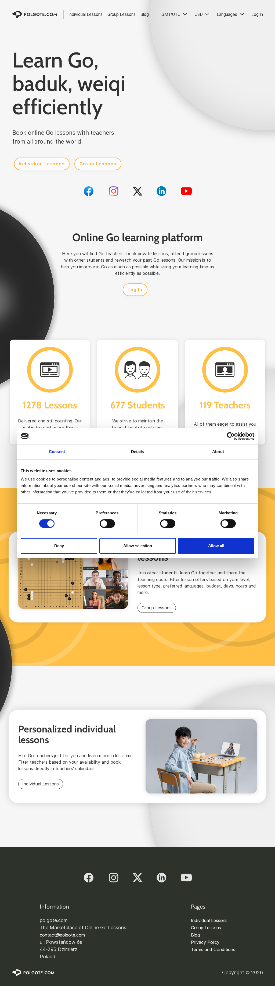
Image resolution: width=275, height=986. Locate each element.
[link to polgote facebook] (88, 191)
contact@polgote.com (62, 935)
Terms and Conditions (213, 949)
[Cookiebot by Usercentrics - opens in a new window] (230, 436)
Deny (59, 545)
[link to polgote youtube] (186, 191)
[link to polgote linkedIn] (161, 191)
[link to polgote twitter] (137, 191)
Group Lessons (121, 14)
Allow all (216, 545)
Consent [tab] (57, 451)
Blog (144, 14)
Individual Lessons (85, 14)
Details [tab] (137, 451)
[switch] (107, 523)
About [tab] (218, 451)
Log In (257, 14)
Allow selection (137, 545)
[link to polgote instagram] (113, 191)
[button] (174, 15)
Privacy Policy (205, 942)
